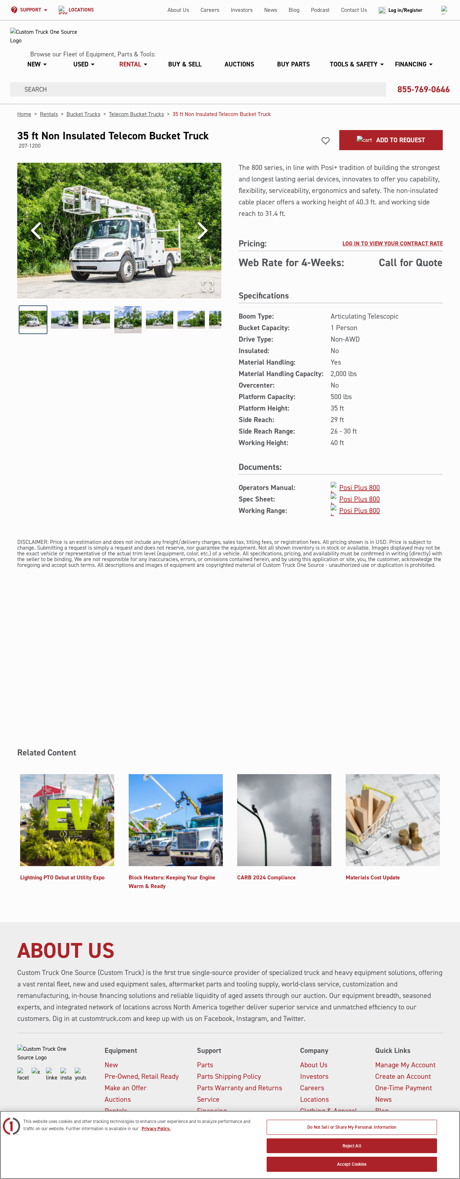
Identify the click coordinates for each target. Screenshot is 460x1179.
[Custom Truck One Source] (44, 36)
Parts (205, 1064)
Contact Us (354, 10)
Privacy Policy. (156, 1128)
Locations (314, 1099)
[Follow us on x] (37, 1075)
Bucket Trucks (83, 114)
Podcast (320, 10)
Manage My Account (405, 1064)
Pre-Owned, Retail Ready (142, 1076)
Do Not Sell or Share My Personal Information (351, 1127)
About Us (178, 10)
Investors (242, 10)
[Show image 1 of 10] (33, 319)
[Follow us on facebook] (23, 1075)
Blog (294, 10)
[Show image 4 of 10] (128, 319)
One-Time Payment (403, 1087)
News (270, 10)
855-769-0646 (423, 89)
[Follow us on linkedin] (52, 1075)
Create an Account (403, 1076)
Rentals (49, 114)
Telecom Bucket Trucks (136, 114)
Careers (210, 10)
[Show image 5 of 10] (159, 319)
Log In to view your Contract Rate (392, 243)
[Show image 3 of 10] (96, 319)
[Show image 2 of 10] (64, 319)
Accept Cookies (352, 1164)
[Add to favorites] (326, 141)
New (111, 1064)
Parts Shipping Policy (229, 1076)
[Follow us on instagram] (66, 1075)
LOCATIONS (81, 9)
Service (208, 1099)
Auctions (118, 1099)
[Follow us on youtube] (80, 1075)
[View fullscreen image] (207, 286)
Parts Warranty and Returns (239, 1087)
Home (24, 114)
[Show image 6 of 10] (191, 319)
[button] (227, 64)
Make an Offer (126, 1087)
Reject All (352, 1146)
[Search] (14, 89)
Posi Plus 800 (359, 487)
